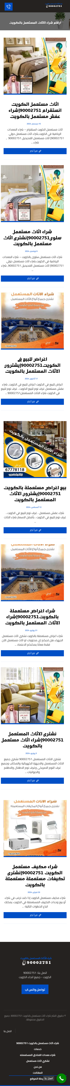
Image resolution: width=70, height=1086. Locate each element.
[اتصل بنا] (61, 1078)
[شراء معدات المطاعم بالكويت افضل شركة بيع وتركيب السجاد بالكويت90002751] (53, 5)
